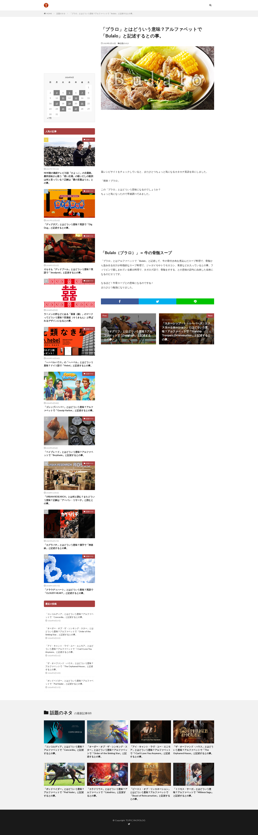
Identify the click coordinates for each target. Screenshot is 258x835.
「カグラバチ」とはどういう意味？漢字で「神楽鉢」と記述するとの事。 (68, 546)
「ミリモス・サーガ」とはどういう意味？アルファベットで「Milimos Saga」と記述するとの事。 (193, 792)
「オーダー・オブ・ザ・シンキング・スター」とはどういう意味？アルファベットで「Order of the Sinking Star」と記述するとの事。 (69, 631)
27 (76, 109)
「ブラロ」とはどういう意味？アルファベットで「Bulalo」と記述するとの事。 (102, 13)
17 (57, 103)
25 (63, 109)
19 (69, 103)
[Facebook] (120, 301)
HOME (49, 13)
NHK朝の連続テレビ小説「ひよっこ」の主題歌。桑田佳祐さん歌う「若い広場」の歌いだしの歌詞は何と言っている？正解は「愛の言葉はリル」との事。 (68, 177)
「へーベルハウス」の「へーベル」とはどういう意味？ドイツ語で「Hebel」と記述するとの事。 (68, 364)
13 (76, 98)
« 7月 (49, 118)
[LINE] (195, 301)
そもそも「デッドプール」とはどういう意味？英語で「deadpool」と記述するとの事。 (68, 271)
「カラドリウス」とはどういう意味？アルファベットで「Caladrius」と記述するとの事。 (107, 792)
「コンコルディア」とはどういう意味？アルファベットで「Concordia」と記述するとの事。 (69, 615)
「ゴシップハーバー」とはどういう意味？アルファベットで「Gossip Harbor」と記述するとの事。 (69, 409)
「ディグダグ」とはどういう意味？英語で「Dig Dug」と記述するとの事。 (68, 226)
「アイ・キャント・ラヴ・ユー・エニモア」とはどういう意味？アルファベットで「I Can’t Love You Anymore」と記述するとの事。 (69, 648)
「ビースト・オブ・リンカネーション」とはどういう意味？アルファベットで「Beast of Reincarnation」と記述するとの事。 (150, 794)
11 (63, 98)
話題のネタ (60, 13)
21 (82, 103)
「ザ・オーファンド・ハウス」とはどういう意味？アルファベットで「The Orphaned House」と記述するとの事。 (69, 666)
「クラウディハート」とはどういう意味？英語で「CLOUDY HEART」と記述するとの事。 (68, 591)
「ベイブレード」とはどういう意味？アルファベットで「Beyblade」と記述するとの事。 (68, 453)
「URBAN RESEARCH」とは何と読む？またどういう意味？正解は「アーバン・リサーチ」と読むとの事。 (69, 500)
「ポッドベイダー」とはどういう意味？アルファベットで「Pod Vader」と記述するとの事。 (69, 682)
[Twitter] (157, 301)
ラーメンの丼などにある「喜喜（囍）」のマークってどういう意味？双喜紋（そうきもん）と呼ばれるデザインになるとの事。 (68, 317)
